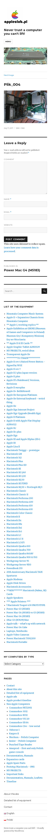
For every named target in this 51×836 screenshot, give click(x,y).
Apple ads (12, 696)
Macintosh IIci (14, 531)
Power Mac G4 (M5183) (18, 616)
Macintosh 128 (14, 454)
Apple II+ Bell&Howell (18, 391)
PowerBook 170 (14, 568)
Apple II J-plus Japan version (22, 372)
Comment (9, 159)
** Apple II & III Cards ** (20, 343)
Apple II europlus (16, 387)
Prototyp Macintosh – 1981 (21, 766)
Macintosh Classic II (17, 494)
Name (7, 199)
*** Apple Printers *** (18, 601)
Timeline (11, 781)
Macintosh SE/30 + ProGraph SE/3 (24, 487)
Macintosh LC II (15, 538)
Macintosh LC (14, 535)
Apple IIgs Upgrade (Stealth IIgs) (24, 413)
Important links (15, 774)
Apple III (11, 443)
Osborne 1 (14, 729)
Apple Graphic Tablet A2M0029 (23, 347)
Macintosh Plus (15, 461)
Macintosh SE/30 (15, 479)
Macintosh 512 (14, 457)
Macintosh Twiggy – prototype (23, 450)
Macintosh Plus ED (16, 465)
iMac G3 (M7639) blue (18, 620)
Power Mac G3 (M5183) (18, 609)
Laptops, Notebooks (17, 631)
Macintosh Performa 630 (20, 509)
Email (7, 212)
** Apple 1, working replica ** (23, 324)
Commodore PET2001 (20, 707)
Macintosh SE (14, 468)
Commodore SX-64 (19, 722)
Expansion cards (15, 759)
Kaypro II (14, 733)
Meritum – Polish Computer (24, 737)
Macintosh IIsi (14, 527)
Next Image (9, 75)
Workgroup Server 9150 (19, 564)
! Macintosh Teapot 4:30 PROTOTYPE (26, 605)
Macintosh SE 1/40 (16, 472)
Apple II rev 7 (14, 369)
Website (8, 225)
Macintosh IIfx (14, 524)
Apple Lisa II (13, 446)
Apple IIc (11, 428)
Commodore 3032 (18, 711)
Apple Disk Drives (16, 583)
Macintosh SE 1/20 (16, 476)
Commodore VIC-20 (19, 718)
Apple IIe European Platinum (22, 395)
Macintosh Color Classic (20, 513)
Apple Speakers (15, 597)
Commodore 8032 (18, 715)
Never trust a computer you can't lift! (23, 32)
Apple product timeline (19, 700)
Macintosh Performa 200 (20, 498)
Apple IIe (11, 406)
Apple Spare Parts (16, 763)
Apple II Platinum (16, 417)
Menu (8, 41)
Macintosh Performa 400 (20, 502)
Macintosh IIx (14, 520)
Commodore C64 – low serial (24, 726)
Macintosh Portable (17, 642)
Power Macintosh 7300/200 (21, 638)
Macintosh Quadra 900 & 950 (22, 557)
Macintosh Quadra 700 (19, 550)
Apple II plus (13, 376)
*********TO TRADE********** (23, 358)
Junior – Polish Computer (22, 741)
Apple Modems (14, 579)
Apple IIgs (12, 435)
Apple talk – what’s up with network (26, 623)
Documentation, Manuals (20, 755)
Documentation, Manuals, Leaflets (24, 777)
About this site (14, 689)
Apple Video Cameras (18, 634)
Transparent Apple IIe (18, 354)
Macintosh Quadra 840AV (20, 553)
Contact (11, 685)
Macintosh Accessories (19, 586)
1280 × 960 (20, 128)
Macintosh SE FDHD (17, 483)
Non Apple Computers (18, 704)
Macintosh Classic (16, 490)
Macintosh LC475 (16, 542)
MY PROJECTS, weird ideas (20, 350)
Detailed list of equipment (20, 693)
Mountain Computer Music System (25, 313)
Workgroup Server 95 (18, 561)
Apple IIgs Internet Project (21, 409)
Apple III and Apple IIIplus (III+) (23, 439)
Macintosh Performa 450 (20, 505)
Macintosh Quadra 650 (18, 546)
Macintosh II (13, 516)
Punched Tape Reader (20, 744)
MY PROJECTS (14, 770)
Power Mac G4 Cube (17, 627)
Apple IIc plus (14, 431)
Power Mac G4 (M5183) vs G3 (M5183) (25, 612)
